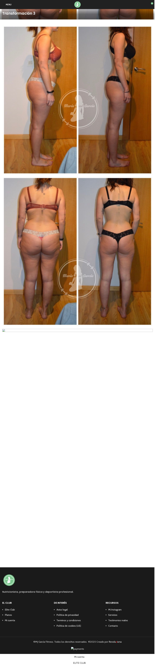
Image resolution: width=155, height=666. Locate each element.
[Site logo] (77, 4)
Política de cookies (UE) (68, 625)
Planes (8, 614)
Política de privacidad (67, 614)
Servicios (112, 614)
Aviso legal (62, 609)
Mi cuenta (10, 620)
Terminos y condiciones (68, 620)
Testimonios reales (118, 620)
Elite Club (10, 609)
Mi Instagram (115, 609)
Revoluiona (115, 641)
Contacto (113, 625)
